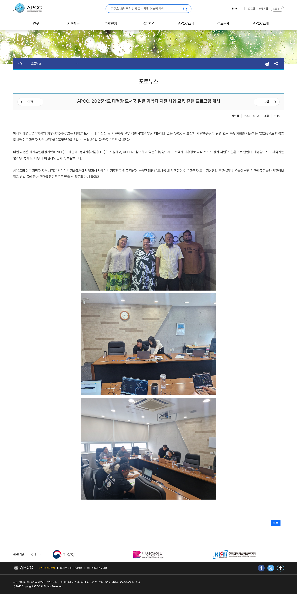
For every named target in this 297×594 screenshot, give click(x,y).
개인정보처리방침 (46, 568)
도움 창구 (277, 8)
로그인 (251, 8)
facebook (261, 568)
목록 (275, 523)
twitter (270, 568)
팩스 (267, 64)
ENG (234, 8)
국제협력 (148, 23)
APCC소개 (261, 23)
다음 (267, 102)
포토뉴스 (36, 63)
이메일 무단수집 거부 (97, 568)
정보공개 (223, 23)
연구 (36, 23)
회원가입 (263, 8)
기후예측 (73, 23)
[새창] (68, 554)
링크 (276, 63)
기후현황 (111, 23)
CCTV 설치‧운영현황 (71, 568)
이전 (30, 102)
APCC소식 (186, 23)
